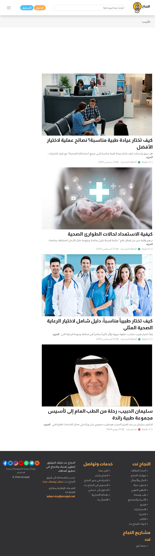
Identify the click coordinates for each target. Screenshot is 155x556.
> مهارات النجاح (139, 475)
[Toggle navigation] (9, 8)
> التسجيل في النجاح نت (97, 485)
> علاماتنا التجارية (101, 494)
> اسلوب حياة (141, 485)
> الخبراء (143, 514)
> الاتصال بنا (103, 499)
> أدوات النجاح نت (138, 523)
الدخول (40, 7)
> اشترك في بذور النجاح (97, 480)
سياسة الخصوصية (21, 468)
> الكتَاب (143, 518)
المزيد (149, 157)
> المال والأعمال (139, 480)
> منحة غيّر (142, 545)
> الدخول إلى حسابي (99, 489)
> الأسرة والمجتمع (138, 499)
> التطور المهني (139, 489)
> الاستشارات (141, 509)
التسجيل (26, 7)
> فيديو (144, 504)
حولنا (33, 468)
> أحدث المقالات (139, 470)
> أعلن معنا (104, 470)
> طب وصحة (141, 494)
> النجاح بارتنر (102, 475)
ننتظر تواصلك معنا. (53, 481)
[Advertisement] (77, 49)
